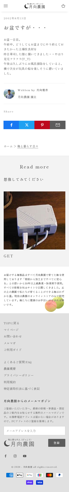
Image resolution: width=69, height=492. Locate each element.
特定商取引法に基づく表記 (22, 388)
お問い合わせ (13, 336)
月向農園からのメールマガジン (27, 401)
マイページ (11, 329)
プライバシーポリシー (19, 375)
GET (8, 255)
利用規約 (10, 382)
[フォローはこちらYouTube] (24, 456)
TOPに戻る (11, 323)
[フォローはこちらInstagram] (15, 456)
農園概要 (10, 368)
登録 (57, 443)
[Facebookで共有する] (11, 125)
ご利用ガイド (13, 349)
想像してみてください (24, 179)
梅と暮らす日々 (27, 146)
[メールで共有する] (57, 125)
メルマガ (10, 343)
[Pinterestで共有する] (42, 125)
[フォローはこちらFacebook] (5, 456)
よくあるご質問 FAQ (18, 362)
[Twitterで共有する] (26, 125)
